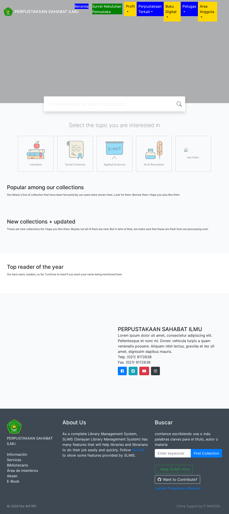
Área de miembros (22, 470)
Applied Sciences (114, 164)
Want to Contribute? (180, 479)
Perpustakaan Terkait (149, 9)
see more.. (193, 157)
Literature (36, 164)
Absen (12, 476)
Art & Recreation (154, 164)
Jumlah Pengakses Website (178, 488)
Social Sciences (75, 164)
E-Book (13, 481)
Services (14, 460)
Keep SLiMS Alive (175, 469)
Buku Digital (170, 9)
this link (138, 450)
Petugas (189, 6)
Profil (130, 6)
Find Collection (206, 453)
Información (17, 454)
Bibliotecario (17, 465)
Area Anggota (207, 9)
